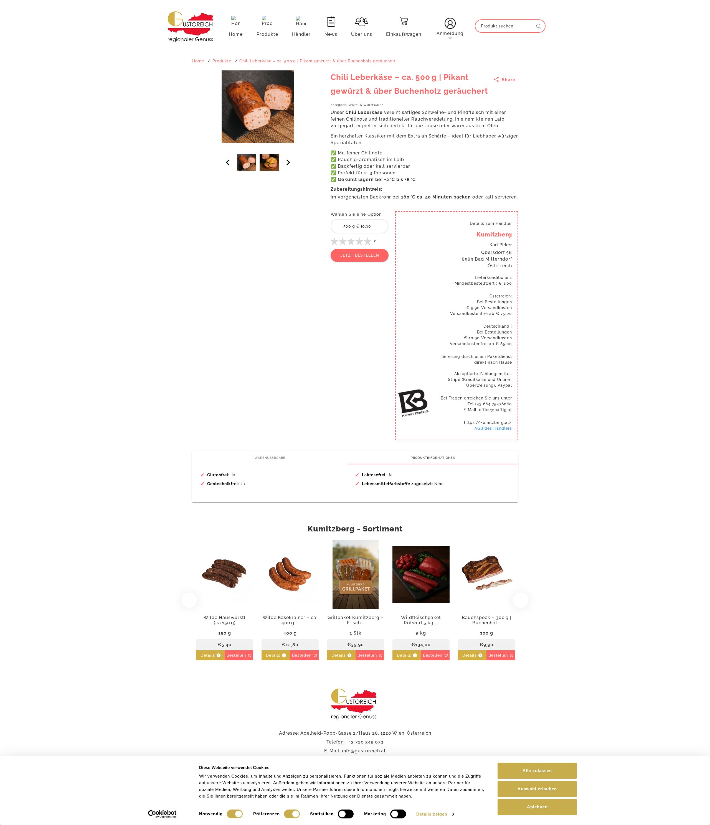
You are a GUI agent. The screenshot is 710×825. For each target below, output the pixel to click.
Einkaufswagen (403, 34)
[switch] (292, 813)
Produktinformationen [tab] (433, 458)
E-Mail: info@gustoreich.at (355, 750)
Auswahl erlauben (537, 788)
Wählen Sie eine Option (356, 214)
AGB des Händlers (493, 428)
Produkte (267, 34)
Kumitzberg (494, 234)
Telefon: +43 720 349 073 (355, 742)
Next (520, 600)
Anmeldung (450, 33)
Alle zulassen (537, 770)
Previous (189, 600)
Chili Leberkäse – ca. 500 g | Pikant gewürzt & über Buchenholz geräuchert (317, 61)
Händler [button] (301, 34)
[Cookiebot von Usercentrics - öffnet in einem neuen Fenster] (162, 814)
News (330, 34)
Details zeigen (431, 814)
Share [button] (508, 79)
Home (236, 34)
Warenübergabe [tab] (270, 458)
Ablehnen (537, 806)
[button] (450, 26)
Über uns (361, 34)
